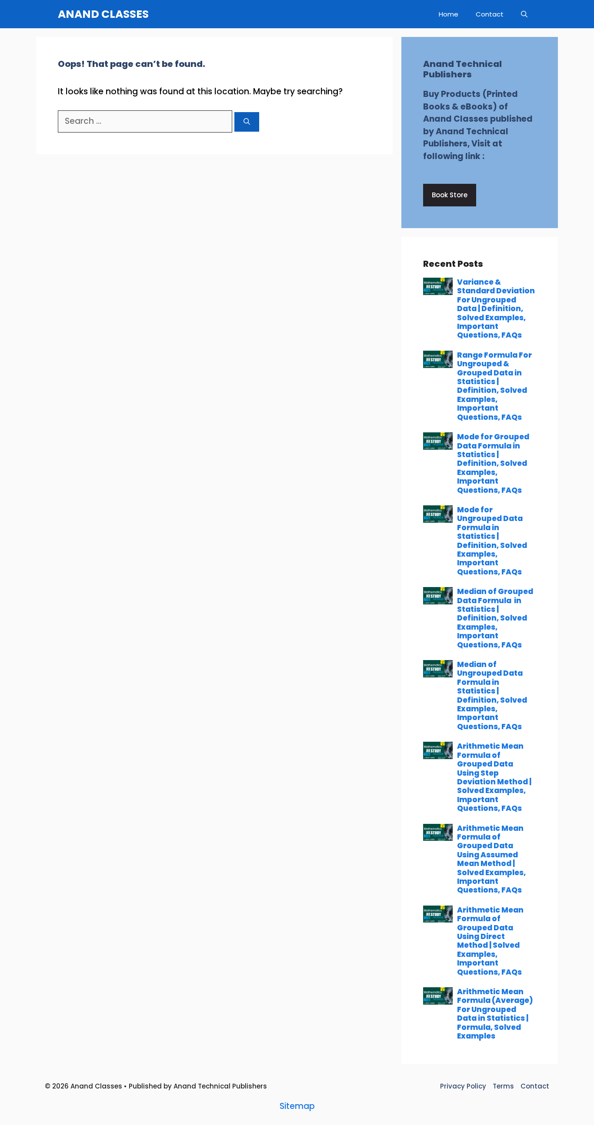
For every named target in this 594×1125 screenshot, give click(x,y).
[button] (524, 14)
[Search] (246, 122)
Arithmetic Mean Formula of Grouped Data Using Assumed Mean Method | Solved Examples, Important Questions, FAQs (491, 859)
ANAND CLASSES (103, 14)
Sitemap (297, 1106)
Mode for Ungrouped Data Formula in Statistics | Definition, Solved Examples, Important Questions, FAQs (492, 540)
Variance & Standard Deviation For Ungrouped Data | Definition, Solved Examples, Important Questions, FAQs (496, 308)
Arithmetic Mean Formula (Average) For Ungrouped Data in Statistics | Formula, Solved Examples (495, 1013)
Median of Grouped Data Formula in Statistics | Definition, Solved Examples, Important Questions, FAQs (495, 618)
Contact (490, 14)
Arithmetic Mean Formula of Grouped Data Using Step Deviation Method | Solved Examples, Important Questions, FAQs (494, 777)
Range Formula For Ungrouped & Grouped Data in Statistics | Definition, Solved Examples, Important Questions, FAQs (494, 386)
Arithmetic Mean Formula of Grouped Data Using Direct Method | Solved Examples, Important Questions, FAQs (490, 941)
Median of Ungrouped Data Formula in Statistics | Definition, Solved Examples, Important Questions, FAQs (492, 695)
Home (448, 14)
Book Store (449, 194)
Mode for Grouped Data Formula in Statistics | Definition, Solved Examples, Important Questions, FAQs (493, 463)
